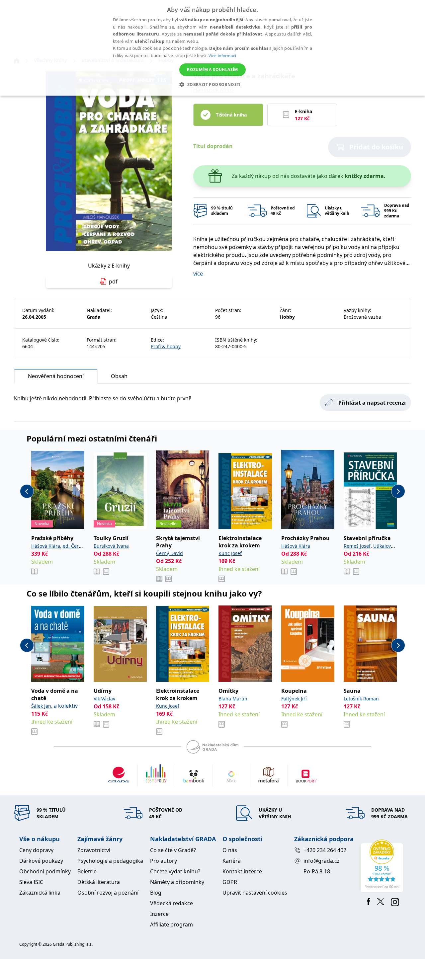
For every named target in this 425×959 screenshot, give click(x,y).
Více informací (222, 55)
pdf (113, 281)
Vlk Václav (104, 698)
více (198, 273)
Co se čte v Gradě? (173, 850)
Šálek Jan (41, 706)
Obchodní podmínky (45, 871)
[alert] (212, 48)
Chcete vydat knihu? (175, 871)
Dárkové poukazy (41, 860)
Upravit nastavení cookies (254, 892)
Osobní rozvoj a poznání (107, 892)
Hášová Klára (45, 546)
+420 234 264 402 (324, 850)
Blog (155, 892)
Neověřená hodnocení (56, 376)
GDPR (229, 882)
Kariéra (231, 860)
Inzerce (159, 914)
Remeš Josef (357, 546)
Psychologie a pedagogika (110, 860)
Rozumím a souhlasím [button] (212, 69)
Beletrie (87, 871)
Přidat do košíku (376, 146)
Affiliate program (171, 924)
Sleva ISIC (31, 882)
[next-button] (398, 491)
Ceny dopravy (36, 850)
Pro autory (163, 860)
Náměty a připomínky (177, 882)
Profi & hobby (166, 346)
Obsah (119, 376)
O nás (229, 850)
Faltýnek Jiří (294, 698)
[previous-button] (27, 491)
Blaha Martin (232, 698)
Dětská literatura (98, 882)
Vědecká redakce (171, 903)
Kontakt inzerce (242, 871)
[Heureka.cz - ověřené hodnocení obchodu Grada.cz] (383, 866)
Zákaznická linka (39, 892)
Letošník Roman (361, 698)
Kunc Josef (230, 553)
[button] (212, 84)
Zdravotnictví (93, 850)
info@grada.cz (321, 860)
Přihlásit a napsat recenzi (372, 402)
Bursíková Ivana (111, 546)
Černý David (169, 553)
